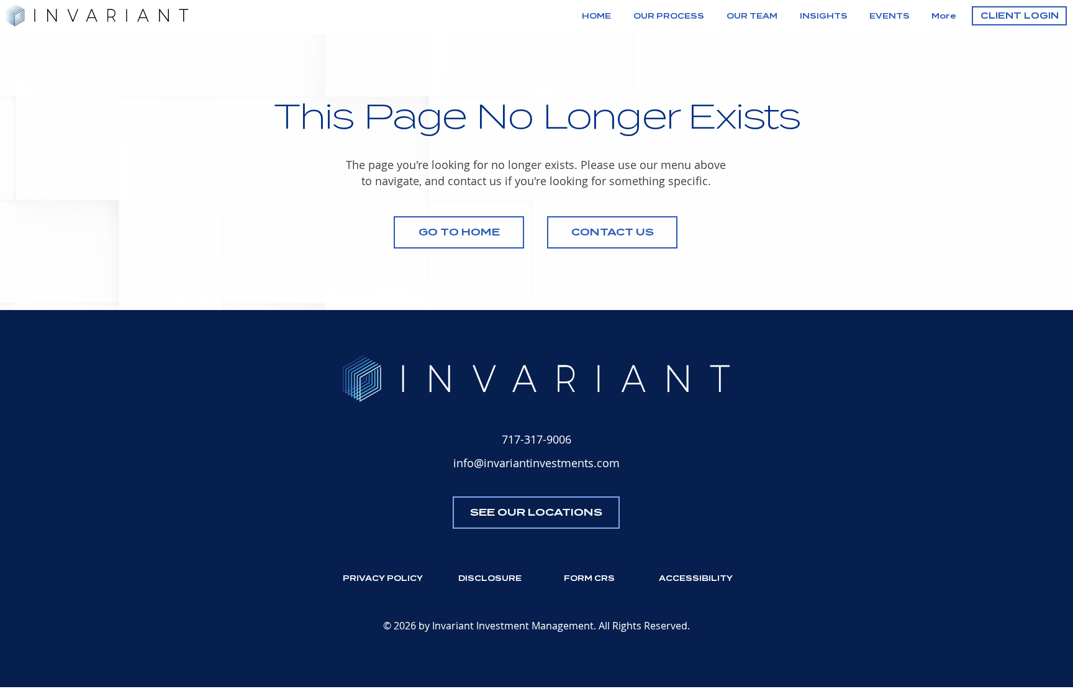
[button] (1019, 15)
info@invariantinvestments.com (536, 462)
